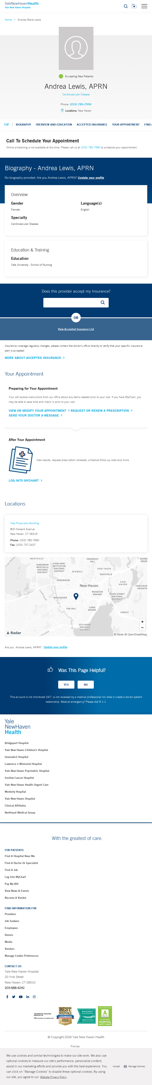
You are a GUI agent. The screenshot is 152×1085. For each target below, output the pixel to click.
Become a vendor (15, 897)
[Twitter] (13, 997)
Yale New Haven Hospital (20, 798)
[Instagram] (34, 997)
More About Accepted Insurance (33, 357)
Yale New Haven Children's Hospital (26, 750)
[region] (76, 596)
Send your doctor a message (34, 415)
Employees (11, 928)
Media (8, 942)
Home (8, 19)
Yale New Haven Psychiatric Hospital (27, 771)
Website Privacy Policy (53, 1077)
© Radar (119, 634)
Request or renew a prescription (100, 410)
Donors (9, 935)
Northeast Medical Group (20, 812)
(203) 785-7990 (80, 104)
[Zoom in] (142, 622)
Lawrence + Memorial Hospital (23, 764)
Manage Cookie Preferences (21, 955)
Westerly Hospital (15, 791)
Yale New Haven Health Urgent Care (26, 784)
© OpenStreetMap (135, 634)
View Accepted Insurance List (76, 329)
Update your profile (91, 177)
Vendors (9, 949)
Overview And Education (54, 124)
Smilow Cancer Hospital (19, 778)
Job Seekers (12, 921)
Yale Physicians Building (24, 523)
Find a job (11, 870)
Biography (23, 124)
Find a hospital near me (20, 856)
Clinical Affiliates (15, 805)
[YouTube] (21, 997)
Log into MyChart (15, 877)
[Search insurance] (104, 302)
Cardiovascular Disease (76, 94)
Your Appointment (126, 124)
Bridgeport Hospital (16, 743)
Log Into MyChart (24, 480)
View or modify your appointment (37, 410)
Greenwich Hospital (16, 757)
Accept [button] (116, 1066)
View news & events (17, 891)
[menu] (144, 6)
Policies (75, 1046)
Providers (10, 914)
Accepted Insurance (92, 124)
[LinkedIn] (27, 997)
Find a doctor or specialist (21, 863)
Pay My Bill (11, 884)
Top (6, 124)
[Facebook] (7, 997)
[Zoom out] (142, 627)
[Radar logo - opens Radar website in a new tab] (14, 632)
